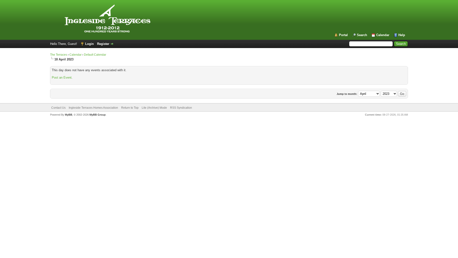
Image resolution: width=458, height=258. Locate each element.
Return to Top (130, 107)
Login (89, 44)
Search (362, 35)
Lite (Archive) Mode (154, 107)
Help (401, 35)
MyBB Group (97, 114)
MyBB (68, 114)
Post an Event (62, 77)
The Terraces (58, 54)
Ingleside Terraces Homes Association (93, 107)
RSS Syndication (181, 107)
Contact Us (58, 107)
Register (103, 44)
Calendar (382, 35)
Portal (343, 35)
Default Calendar (95, 54)
